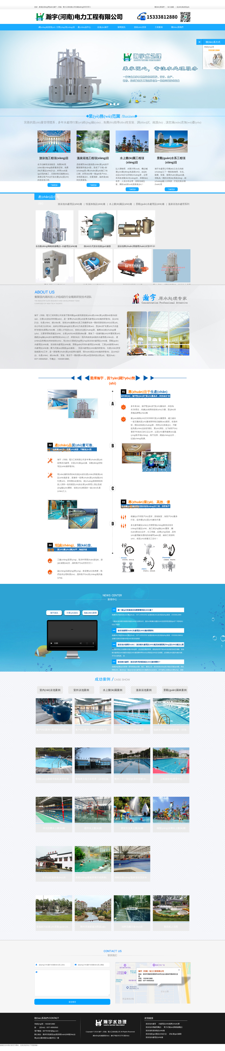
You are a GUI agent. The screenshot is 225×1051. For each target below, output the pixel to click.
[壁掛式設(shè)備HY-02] (54, 266)
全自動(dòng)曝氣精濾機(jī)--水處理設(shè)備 (56, 246)
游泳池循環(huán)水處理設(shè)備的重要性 (136, 630)
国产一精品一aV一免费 (18, 1050)
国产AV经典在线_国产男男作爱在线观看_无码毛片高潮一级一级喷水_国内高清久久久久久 (62, 2)
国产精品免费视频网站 (34, 1050)
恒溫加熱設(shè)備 (96, 203)
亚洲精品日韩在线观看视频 (66, 1050)
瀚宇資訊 (54, 612)
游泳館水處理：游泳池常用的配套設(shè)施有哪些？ (139, 661)
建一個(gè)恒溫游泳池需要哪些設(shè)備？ (135, 610)
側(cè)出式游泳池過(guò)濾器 (97, 246)
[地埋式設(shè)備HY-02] (94, 266)
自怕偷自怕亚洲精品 (49, 1050)
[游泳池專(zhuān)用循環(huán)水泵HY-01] (136, 227)
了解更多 (54, 185)
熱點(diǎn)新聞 (90, 612)
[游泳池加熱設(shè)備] (133, 266)
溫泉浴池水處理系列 (178, 203)
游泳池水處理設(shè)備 (70, 203)
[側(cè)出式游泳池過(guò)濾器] (97, 227)
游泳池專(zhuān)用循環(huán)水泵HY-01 (136, 246)
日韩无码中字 (4, 1050)
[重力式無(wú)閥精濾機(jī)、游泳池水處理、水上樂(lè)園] (172, 266)
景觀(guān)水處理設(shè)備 (150, 203)
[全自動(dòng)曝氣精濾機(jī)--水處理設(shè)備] (56, 227)
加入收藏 (170, 7)
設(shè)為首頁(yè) (183, 7)
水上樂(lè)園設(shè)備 (121, 203)
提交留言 (72, 1001)
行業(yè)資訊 (72, 612)
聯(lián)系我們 (159, 7)
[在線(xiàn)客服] (199, 42)
